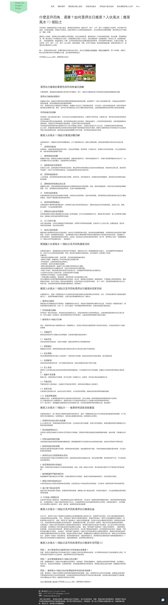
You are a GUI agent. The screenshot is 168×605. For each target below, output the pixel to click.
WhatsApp (49, 57)
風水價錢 (103, 50)
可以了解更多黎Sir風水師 (48, 582)
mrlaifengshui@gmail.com (51, 596)
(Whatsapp (59, 593)
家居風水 (93, 589)
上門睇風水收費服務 (90, 50)
